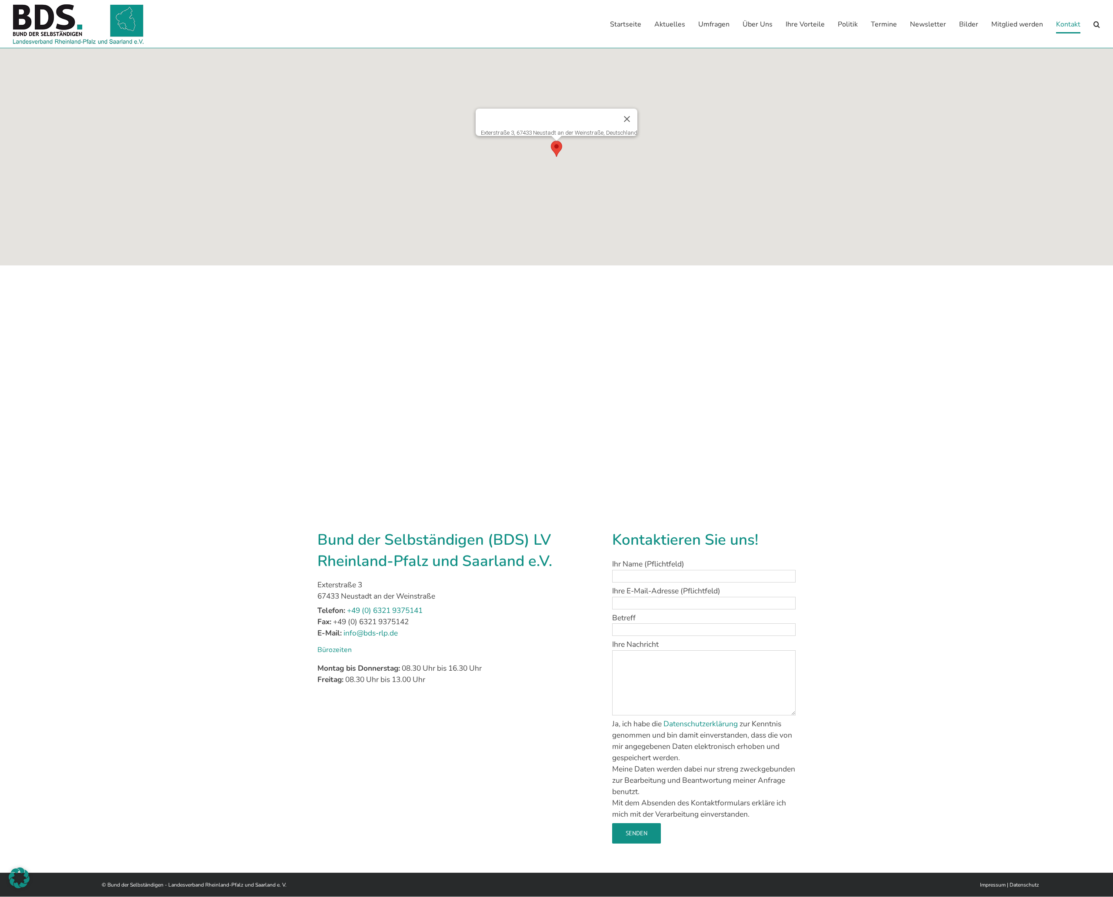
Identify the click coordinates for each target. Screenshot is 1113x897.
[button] (1096, 24)
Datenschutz (1024, 884)
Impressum (993, 884)
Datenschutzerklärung (700, 723)
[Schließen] (626, 119)
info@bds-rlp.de (370, 633)
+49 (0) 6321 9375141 (385, 610)
